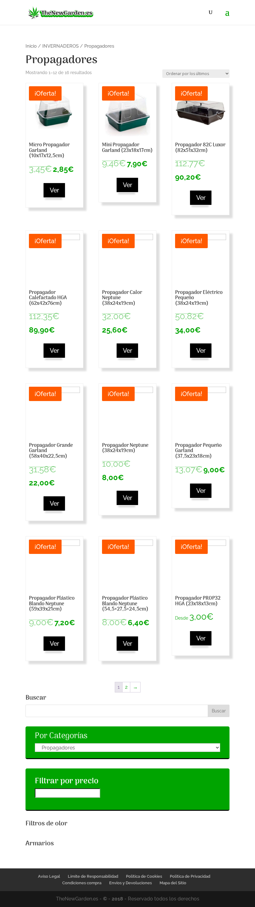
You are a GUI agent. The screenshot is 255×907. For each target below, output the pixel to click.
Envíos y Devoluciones (130, 883)
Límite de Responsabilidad (93, 876)
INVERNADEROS (60, 46)
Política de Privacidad (190, 876)
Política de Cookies (144, 876)
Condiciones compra (81, 883)
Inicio (31, 46)
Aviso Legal (49, 876)
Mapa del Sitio (173, 883)
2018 (117, 899)
